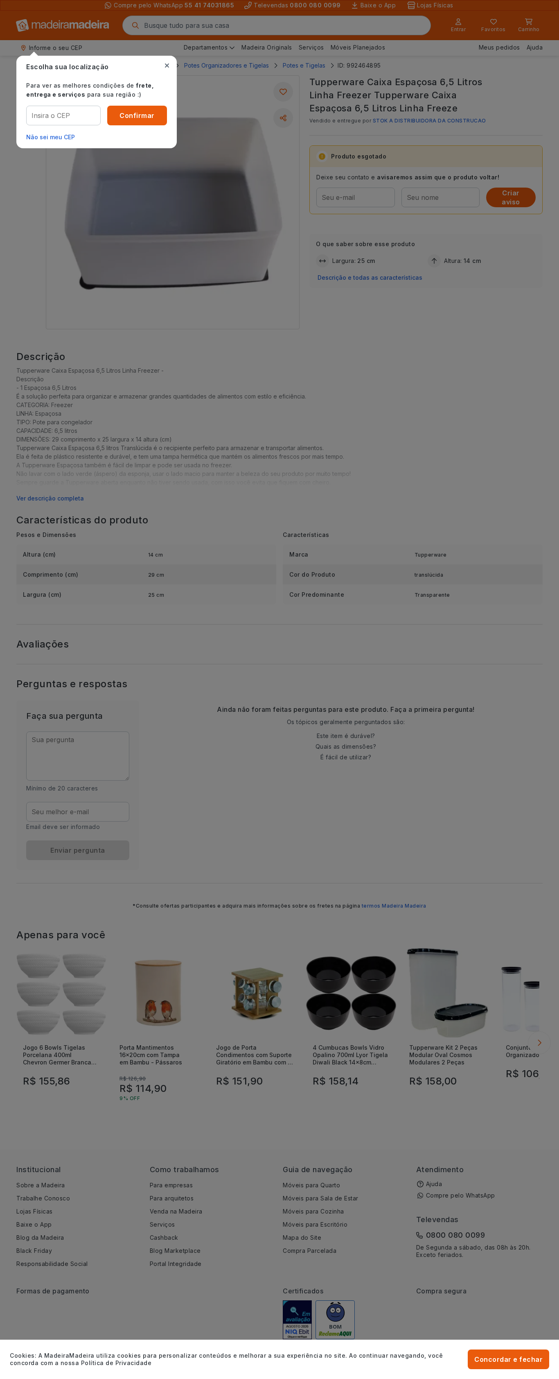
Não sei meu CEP (50, 137)
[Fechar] (167, 65)
